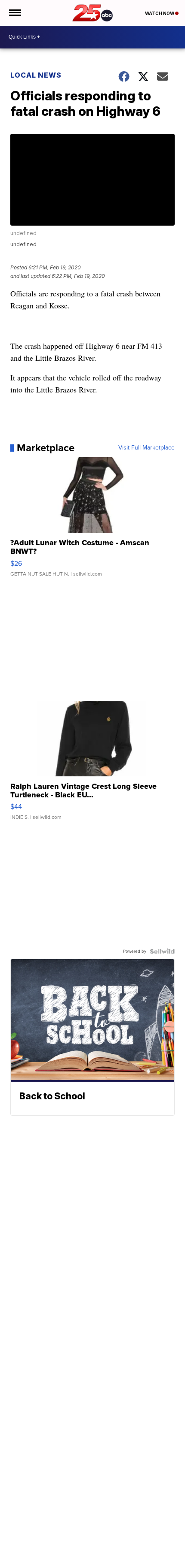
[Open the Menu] (14, 13)
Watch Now (160, 13)
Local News (36, 75)
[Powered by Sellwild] (162, 951)
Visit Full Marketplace (146, 448)
